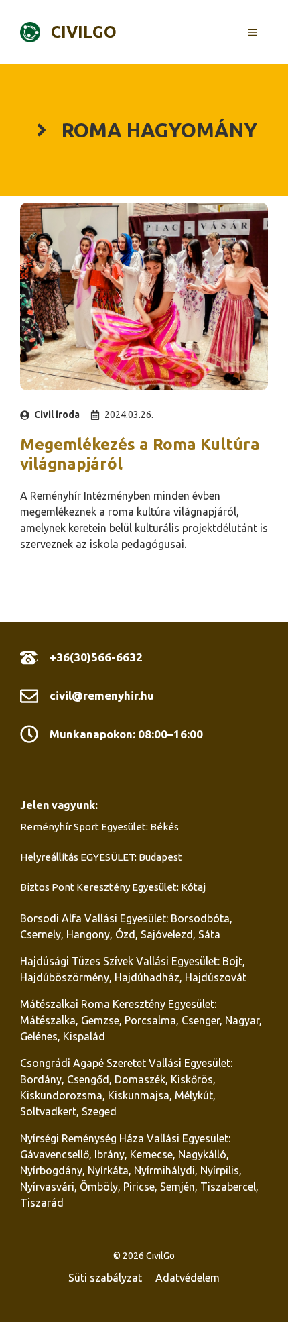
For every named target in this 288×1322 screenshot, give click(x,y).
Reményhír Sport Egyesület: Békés (99, 826)
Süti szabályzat (105, 1278)
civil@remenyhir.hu (102, 695)
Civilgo (84, 32)
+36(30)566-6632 (96, 657)
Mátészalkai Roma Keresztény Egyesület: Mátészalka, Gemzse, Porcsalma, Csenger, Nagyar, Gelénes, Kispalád (141, 1020)
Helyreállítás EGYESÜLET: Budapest (101, 857)
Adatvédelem (187, 1278)
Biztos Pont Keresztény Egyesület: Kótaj (113, 887)
